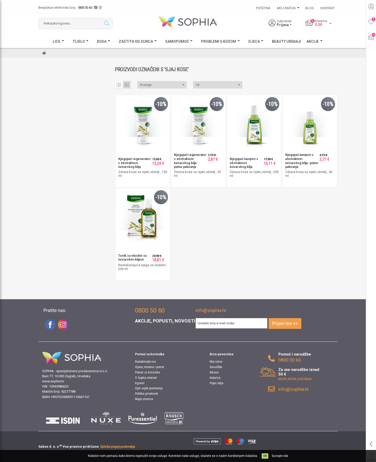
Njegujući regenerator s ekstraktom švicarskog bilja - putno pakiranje (190, 161)
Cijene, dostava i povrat (149, 367)
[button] (162, 85)
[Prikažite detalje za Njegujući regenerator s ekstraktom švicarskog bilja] (143, 122)
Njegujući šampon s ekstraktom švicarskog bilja (244, 163)
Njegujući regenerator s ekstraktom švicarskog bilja (134, 163)
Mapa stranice (144, 399)
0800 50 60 (85, 7)
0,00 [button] (318, 24)
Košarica (215, 378)
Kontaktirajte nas (145, 361)
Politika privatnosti (146, 393)
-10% (161, 104)
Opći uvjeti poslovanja (149, 388)
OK (265, 456)
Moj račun (216, 361)
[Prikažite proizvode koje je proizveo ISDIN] (63, 418)
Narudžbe (216, 367)
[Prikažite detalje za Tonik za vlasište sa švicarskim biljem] (143, 215)
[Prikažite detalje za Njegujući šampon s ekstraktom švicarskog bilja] (254, 122)
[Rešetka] (119, 85)
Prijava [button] (283, 24)
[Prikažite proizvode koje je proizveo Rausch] (173, 418)
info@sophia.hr (211, 310)
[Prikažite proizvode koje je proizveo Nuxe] (106, 418)
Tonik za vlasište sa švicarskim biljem (132, 258)
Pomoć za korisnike (147, 372)
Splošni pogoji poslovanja (117, 446)
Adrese (214, 372)
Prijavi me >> (285, 323)
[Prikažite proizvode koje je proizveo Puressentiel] (142, 418)
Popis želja (216, 383)
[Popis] (127, 85)
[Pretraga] (106, 23)
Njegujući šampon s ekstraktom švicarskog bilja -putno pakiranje (301, 161)
